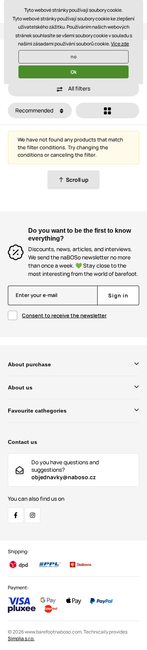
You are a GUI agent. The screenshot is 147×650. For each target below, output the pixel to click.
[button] (73, 88)
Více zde (120, 43)
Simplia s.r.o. (21, 638)
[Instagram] (32, 515)
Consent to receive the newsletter (64, 315)
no (73, 56)
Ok (73, 72)
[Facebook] (16, 515)
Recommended (34, 110)
